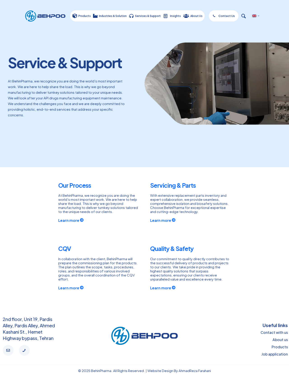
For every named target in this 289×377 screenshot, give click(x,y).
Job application (274, 354)
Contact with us (274, 332)
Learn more (69, 220)
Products (280, 346)
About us (280, 339)
